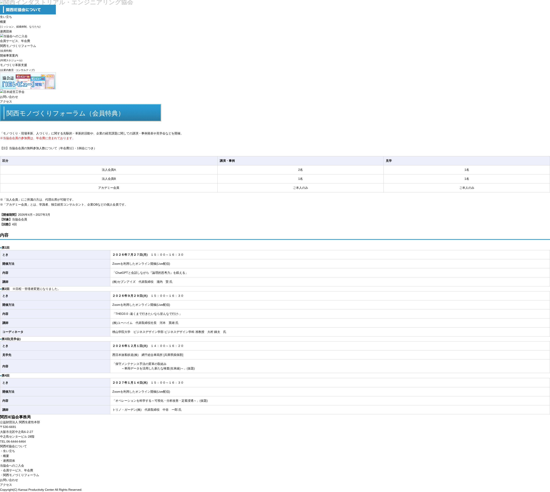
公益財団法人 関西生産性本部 (20, 422)
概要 (6, 456)
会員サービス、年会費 (15, 41)
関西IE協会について (13, 446)
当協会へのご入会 (12, 465)
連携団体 (6, 31)
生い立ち (6, 16)
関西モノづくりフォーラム (21, 475)
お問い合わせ (9, 96)
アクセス (6, 101)
